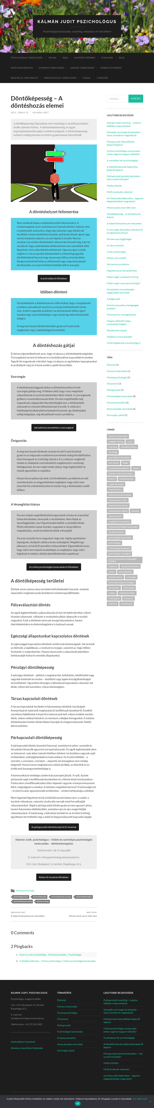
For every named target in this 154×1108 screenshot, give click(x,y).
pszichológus (114, 542)
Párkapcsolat (113, 389)
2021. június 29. (20, 112)
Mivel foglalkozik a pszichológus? (124, 342)
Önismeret (112, 383)
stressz (111, 571)
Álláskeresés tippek (117, 330)
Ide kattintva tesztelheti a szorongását (54, 427)
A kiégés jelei (113, 298)
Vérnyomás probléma (118, 264)
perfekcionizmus (116, 532)
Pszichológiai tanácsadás (27, 57)
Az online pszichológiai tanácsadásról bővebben (53, 566)
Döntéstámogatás (23, 901)
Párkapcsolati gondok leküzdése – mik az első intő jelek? (124, 178)
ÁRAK (65, 57)
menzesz (135, 511)
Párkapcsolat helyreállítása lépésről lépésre (121, 143)
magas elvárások (116, 484)
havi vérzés (113, 462)
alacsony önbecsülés (117, 436)
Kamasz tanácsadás (117, 371)
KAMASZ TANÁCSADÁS (82, 68)
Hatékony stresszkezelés (119, 336)
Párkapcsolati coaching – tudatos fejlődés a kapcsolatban (124, 124)
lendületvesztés (126, 478)
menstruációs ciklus (117, 500)
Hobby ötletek (114, 185)
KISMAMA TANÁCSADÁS (51, 68)
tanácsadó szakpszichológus (121, 582)
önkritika (112, 603)
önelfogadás (114, 598)
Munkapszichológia (25, 890)
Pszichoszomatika (22, 68)
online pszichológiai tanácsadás (123, 527)
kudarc (136, 468)
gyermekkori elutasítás (118, 457)
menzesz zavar (115, 516)
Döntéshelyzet (21, 897)
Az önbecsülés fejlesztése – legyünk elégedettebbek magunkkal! (125, 200)
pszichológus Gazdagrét (119, 553)
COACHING (107, 57)
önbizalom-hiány (127, 593)
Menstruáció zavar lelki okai (83, 914)
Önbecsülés (128, 587)
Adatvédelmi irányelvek (23, 1041)
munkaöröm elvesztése (119, 521)
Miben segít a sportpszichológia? (123, 283)
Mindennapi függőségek (119, 239)
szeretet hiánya (115, 577)
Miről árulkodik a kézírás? (120, 191)
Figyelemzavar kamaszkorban (122, 270)
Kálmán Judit (41, 112)
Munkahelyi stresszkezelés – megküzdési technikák (121, 291)
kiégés (125, 462)
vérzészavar (113, 587)
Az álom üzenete (115, 245)
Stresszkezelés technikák (119, 408)
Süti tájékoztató (140, 1099)
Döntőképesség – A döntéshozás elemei (124, 215)
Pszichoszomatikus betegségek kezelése (123, 307)
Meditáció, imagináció (24, 78)
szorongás (131, 577)
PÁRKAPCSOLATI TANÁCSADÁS (60, 78)
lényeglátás (43, 901)
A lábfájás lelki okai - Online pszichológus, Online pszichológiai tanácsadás (58, 960)
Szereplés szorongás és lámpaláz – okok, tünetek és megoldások (124, 134)
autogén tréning (115, 441)
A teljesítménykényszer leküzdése (28, 914)
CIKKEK (87, 78)
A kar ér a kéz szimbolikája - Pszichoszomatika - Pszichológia (50, 954)
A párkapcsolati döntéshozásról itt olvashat (53, 827)
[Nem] (150, 1101)
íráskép (111, 593)
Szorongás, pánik (115, 415)
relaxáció (112, 566)
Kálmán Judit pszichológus (77, 21)
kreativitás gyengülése (118, 468)
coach (130, 441)
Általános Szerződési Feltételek (27, 1048)
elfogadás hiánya (128, 447)
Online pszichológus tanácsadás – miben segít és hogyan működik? (124, 152)
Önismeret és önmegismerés (121, 314)
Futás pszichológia (116, 251)
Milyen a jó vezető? (116, 257)
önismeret (128, 598)
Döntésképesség (84, 897)
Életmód (111, 364)
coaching (112, 447)
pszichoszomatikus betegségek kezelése (122, 560)
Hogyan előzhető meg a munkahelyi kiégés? (119, 322)
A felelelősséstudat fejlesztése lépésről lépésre (122, 168)
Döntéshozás (39, 897)
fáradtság (112, 452)
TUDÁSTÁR (102, 78)
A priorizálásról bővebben (53, 278)
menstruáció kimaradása (119, 495)
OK (77, 1103)
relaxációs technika (130, 566)
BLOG (122, 57)
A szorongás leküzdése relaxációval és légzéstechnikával (125, 231)
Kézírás (111, 478)
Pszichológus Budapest (119, 548)
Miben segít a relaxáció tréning (122, 276)
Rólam (52, 57)
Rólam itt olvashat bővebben (54, 877)
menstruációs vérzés (117, 511)
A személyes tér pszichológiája (122, 160)
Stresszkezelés (125, 571)
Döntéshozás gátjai (61, 897)
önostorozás (126, 603)
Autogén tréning (84, 57)
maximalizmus (115, 489)
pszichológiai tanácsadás (119, 537)
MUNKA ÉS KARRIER (111, 68)
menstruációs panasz (118, 505)
